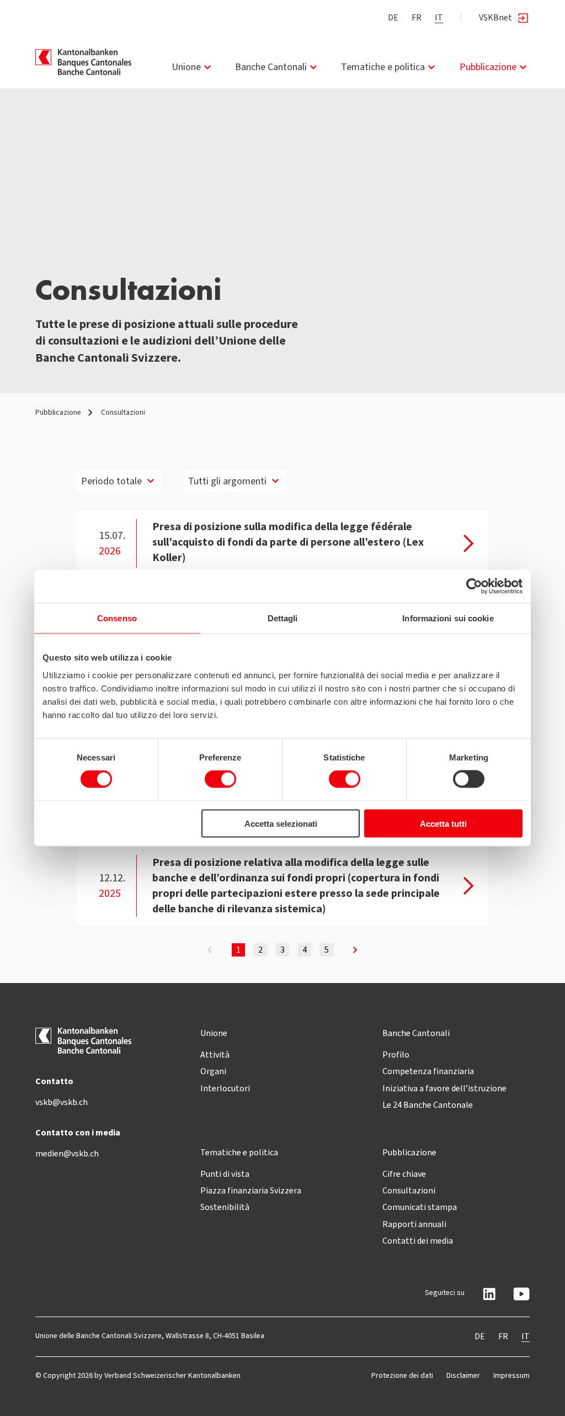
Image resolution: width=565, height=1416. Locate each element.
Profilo (395, 1054)
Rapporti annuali (414, 1224)
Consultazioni (408, 1190)
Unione (186, 66)
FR (417, 17)
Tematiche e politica (383, 66)
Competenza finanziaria (428, 1071)
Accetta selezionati (280, 823)
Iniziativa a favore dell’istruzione (444, 1088)
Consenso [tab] (117, 618)
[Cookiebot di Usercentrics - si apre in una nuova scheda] (474, 586)
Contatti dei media (417, 1240)
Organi (213, 1071)
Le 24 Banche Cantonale (427, 1105)
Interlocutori (225, 1088)
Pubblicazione (488, 66)
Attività (215, 1054)
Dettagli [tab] (283, 618)
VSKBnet (495, 17)
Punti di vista (224, 1174)
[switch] (220, 779)
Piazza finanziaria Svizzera (250, 1190)
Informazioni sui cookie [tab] (447, 618)
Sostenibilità (224, 1207)
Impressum (511, 1375)
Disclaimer (463, 1375)
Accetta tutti (443, 823)
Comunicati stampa (419, 1207)
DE (393, 17)
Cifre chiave (404, 1174)
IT (439, 17)
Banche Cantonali (271, 66)
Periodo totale (111, 481)
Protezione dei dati (402, 1375)
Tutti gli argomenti (227, 481)
